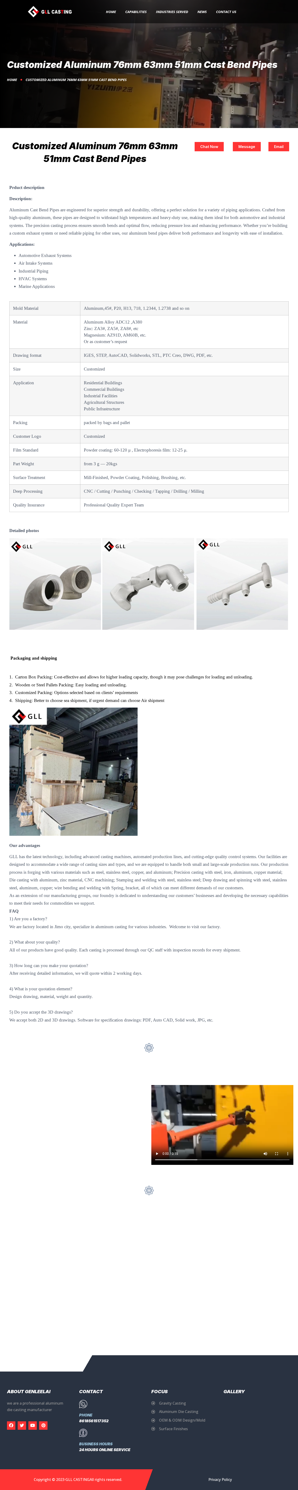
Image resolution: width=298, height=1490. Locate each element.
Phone (85, 1415)
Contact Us (226, 11)
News (202, 11)
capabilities (136, 11)
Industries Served (172, 11)
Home (111, 11)
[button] (209, 146)
